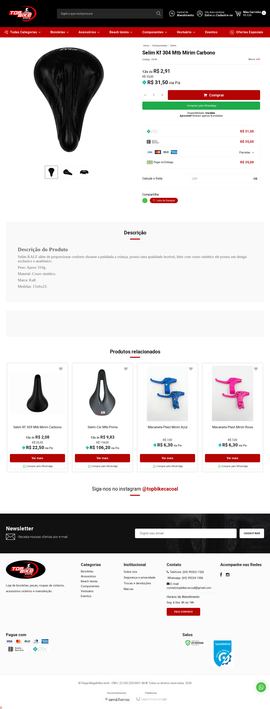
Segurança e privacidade (139, 577)
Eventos (86, 596)
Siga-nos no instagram (135, 489)
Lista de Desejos (165, 200)
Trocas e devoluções (137, 583)
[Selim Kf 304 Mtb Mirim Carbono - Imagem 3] (84, 172)
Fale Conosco (183, 611)
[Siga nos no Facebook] (221, 575)
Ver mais (37, 458)
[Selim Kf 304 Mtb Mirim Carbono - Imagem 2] (67, 172)
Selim (173, 45)
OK (255, 179)
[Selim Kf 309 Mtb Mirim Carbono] (37, 417)
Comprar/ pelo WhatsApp (201, 105)
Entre (208, 15)
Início (146, 45)
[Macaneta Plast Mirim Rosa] (232, 417)
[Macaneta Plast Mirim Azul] (167, 417)
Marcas (128, 589)
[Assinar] (252, 533)
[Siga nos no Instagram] (227, 575)
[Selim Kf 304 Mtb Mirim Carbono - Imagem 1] (51, 172)
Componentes (159, 45)
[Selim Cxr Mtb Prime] (102, 417)
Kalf (258, 59)
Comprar (216, 95)
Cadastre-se (224, 15)
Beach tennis (89, 581)
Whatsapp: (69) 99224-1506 (185, 578)
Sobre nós (130, 572)
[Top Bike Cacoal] (23, 13)
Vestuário (87, 591)
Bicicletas (87, 571)
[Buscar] (158, 14)
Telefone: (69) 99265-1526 (186, 572)
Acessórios (88, 576)
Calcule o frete (152, 178)
